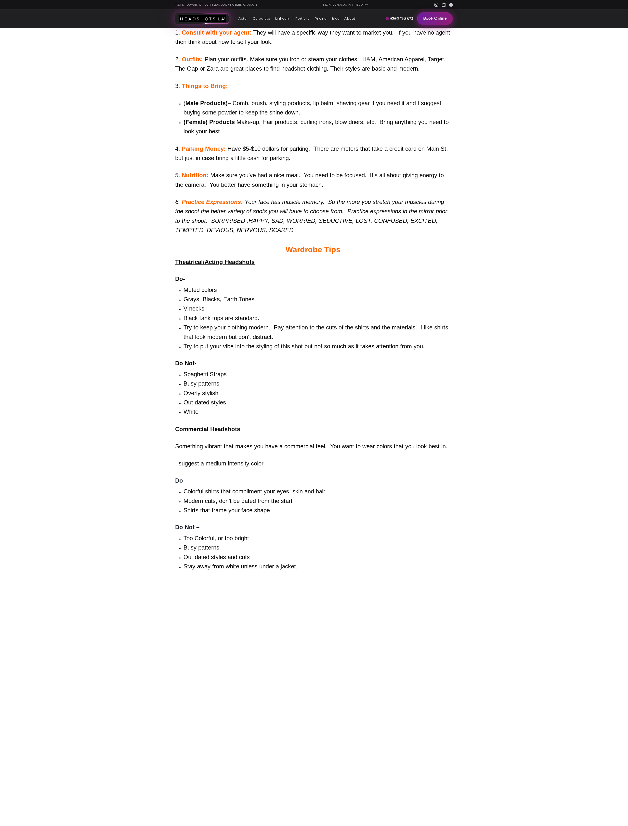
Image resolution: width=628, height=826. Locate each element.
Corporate (261, 18)
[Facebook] (451, 5)
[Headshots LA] (202, 18)
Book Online (435, 18)
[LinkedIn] (444, 5)
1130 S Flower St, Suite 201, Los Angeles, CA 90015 (216, 4)
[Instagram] (436, 5)
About (349, 18)
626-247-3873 (399, 18)
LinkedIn (282, 18)
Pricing (320, 18)
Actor (243, 18)
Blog (335, 18)
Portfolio (302, 18)
